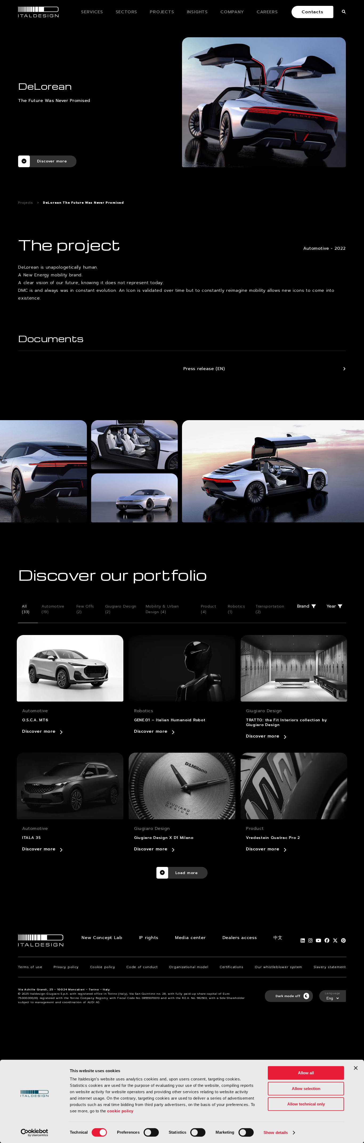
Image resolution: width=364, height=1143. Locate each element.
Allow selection (306, 1088)
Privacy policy (66, 967)
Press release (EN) (204, 369)
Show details (276, 1132)
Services (92, 12)
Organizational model (188, 967)
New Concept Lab (102, 938)
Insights (197, 12)
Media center (190, 938)
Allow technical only (306, 1104)
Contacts (312, 12)
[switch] (151, 1132)
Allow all (306, 1073)
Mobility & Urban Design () (162, 609)
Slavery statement (330, 967)
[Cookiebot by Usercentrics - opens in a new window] (34, 1133)
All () (26, 609)
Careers (267, 12)
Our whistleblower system (278, 967)
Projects (162, 12)
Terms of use (30, 967)
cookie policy (120, 1111)
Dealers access (240, 938)
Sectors (126, 12)
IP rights (148, 938)
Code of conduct (142, 967)
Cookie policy (102, 967)
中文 (277, 938)
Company (232, 12)
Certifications (232, 967)
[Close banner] (356, 1068)
